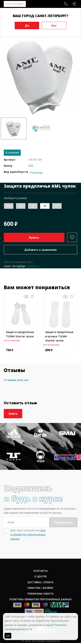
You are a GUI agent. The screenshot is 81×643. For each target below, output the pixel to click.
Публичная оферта (40, 593)
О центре (40, 576)
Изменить (33, 266)
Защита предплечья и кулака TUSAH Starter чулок (59, 336)
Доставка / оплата (40, 582)
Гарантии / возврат (40, 588)
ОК (8, 635)
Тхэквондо (36, 172)
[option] (40, 75)
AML (31, 165)
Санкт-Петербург (15, 3)
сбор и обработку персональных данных (28, 534)
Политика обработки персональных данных (40, 599)
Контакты (41, 571)
